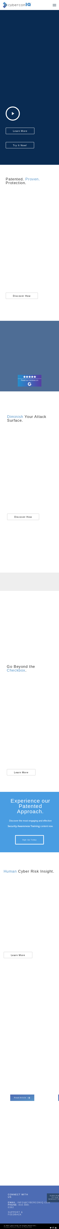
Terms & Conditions (24, 1227)
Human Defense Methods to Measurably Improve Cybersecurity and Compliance (24, 1079)
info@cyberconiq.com (33, 1202)
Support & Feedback (15, 1213)
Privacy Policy (9, 1227)
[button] (54, 5)
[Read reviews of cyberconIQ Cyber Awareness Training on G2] (29, 385)
